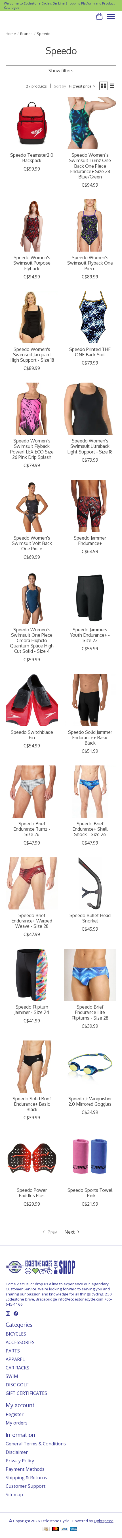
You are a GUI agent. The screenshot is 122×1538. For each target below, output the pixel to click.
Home (11, 33)
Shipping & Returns (26, 1477)
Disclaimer (17, 1452)
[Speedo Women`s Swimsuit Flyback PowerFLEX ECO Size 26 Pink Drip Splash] (32, 409)
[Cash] (46, 1529)
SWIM (12, 1376)
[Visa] (64, 1529)
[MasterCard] (55, 1529)
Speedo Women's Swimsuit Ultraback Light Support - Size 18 (90, 446)
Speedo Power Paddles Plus (32, 1192)
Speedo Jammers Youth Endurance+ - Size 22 (90, 635)
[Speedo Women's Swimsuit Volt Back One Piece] (32, 506)
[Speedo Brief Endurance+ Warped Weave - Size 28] (32, 883)
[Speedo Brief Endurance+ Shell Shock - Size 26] (90, 791)
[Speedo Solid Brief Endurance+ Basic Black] (32, 1066)
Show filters (61, 70)
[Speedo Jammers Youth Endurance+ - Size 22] (90, 597)
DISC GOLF (17, 1385)
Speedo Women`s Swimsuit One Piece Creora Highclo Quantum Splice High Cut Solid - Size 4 (32, 640)
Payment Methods (25, 1469)
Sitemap (14, 1494)
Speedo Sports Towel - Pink (90, 1192)
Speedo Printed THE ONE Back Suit (90, 351)
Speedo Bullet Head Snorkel (90, 918)
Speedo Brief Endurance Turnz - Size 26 (31, 829)
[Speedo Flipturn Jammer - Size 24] (32, 975)
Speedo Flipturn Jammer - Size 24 (31, 1009)
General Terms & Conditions (36, 1444)
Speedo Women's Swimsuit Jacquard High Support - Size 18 (31, 354)
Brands (26, 33)
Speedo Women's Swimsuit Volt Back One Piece (32, 543)
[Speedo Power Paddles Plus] (32, 1158)
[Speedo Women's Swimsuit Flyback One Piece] (90, 225)
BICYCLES (16, 1334)
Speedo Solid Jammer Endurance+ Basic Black (90, 737)
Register (15, 1414)
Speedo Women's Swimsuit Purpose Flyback (32, 263)
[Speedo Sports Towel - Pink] (90, 1158)
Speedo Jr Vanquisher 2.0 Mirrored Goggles (90, 1101)
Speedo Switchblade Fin (32, 734)
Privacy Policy (20, 1461)
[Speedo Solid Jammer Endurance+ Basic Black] (90, 700)
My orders (17, 1423)
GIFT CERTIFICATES (26, 1393)
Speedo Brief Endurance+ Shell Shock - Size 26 (90, 829)
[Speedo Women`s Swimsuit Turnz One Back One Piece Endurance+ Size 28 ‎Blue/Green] (90, 123)
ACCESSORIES (20, 1342)
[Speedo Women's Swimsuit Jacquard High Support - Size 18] (32, 317)
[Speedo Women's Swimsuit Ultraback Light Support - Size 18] (90, 409)
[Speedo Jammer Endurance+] (90, 506)
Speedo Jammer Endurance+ (90, 540)
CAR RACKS (17, 1368)
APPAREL (15, 1359)
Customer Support (25, 1486)
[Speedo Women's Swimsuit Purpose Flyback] (32, 225)
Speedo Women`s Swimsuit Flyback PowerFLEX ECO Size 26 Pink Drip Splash (32, 449)
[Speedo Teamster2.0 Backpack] (32, 123)
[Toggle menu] (110, 16)
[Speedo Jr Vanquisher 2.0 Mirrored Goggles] (90, 1066)
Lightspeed (103, 1520)
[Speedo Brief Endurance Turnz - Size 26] (32, 791)
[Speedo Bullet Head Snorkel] (90, 883)
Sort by (60, 86)
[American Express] (73, 1529)
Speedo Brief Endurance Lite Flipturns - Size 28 (89, 1012)
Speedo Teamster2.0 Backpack (31, 157)
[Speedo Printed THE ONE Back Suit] (90, 317)
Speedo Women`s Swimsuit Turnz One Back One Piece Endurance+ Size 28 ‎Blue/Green (90, 166)
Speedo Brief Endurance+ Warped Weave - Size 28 (31, 921)
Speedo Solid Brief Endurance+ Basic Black (31, 1104)
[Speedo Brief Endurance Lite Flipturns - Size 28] (90, 975)
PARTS (13, 1351)
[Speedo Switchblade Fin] (32, 700)
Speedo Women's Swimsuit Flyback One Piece (90, 263)
